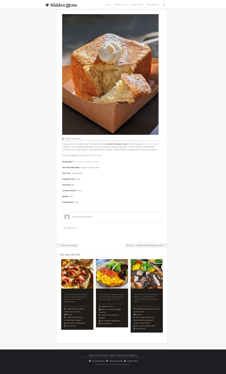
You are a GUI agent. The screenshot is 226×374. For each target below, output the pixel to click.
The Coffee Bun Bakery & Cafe (86, 162)
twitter (132, 361)
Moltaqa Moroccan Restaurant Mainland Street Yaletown (144, 320)
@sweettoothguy (95, 155)
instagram (116, 361)
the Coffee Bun (150, 144)
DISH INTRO (71, 326)
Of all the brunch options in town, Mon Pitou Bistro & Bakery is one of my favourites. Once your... (111, 297)
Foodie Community (73, 139)
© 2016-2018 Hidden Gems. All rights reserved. (113, 364)
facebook (98, 361)
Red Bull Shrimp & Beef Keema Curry (146, 245)
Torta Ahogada (67, 245)
